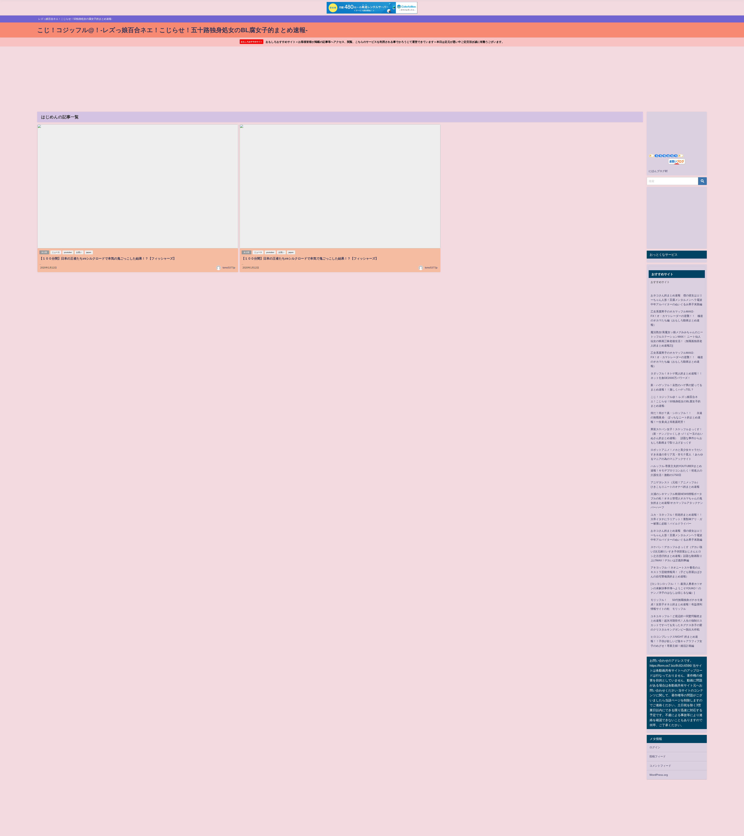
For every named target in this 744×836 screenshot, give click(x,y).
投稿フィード (657, 756)
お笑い (79, 252)
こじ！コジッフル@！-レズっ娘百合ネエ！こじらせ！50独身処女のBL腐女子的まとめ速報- (675, 401)
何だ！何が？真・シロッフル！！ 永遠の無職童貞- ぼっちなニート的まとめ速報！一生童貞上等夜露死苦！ (676, 417)
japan (88, 252)
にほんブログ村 (658, 171)
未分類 (44, 252)
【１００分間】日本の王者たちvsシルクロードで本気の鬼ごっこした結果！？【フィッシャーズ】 (107, 258)
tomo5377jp (229, 268)
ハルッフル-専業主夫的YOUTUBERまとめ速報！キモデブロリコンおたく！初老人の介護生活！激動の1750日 (676, 470)
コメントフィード (660, 765)
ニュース (56, 252)
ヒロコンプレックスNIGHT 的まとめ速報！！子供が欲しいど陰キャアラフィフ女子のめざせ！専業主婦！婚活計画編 (676, 641)
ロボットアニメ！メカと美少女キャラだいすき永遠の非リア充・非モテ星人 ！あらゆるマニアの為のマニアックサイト (677, 454)
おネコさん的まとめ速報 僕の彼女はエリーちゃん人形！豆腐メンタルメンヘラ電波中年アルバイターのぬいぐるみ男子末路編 (676, 300)
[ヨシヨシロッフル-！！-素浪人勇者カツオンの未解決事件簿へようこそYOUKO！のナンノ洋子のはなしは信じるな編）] (676, 588)
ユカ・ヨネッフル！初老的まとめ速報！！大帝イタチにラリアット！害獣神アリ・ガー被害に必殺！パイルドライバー (676, 519)
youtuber (68, 252)
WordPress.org (658, 774)
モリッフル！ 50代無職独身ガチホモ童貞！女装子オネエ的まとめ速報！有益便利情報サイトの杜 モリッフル (677, 604)
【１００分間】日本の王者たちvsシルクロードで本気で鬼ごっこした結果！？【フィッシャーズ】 (310, 258)
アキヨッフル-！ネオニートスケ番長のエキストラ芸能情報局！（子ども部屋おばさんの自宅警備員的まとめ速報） (676, 572)
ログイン (654, 747)
